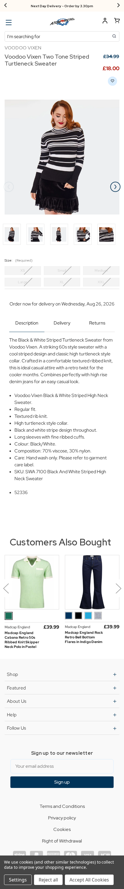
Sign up (62, 782)
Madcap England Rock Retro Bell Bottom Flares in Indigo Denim (84, 637)
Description (26, 323)
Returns (97, 323)
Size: (19, 260)
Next (115, 187)
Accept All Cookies (89, 880)
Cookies (62, 829)
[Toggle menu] (8, 22)
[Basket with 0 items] (117, 21)
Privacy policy (62, 818)
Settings (18, 880)
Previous (8, 187)
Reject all (48, 880)
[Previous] (5, 5)
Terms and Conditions (62, 806)
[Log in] (105, 21)
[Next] (118, 5)
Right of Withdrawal (62, 841)
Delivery (62, 323)
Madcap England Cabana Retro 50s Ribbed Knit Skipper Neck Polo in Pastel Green (22, 642)
